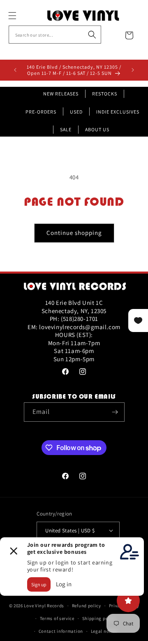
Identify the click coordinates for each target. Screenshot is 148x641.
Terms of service (57, 618)
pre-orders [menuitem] (40, 112)
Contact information (61, 631)
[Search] (92, 34)
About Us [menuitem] (97, 129)
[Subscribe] (115, 412)
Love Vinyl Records (44, 605)
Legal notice (104, 631)
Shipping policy (99, 618)
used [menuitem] (76, 112)
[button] (21, 16)
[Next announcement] (133, 70)
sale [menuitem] (66, 129)
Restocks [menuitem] (104, 94)
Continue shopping (74, 233)
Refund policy (86, 605)
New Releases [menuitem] (61, 94)
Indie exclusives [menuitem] (117, 112)
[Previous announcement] (15, 70)
